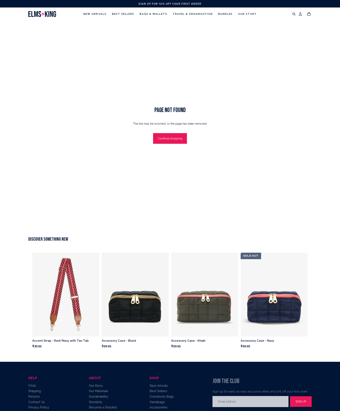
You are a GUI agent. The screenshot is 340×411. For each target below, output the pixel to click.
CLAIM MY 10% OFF (121, 252)
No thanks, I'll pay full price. (121, 263)
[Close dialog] (263, 147)
